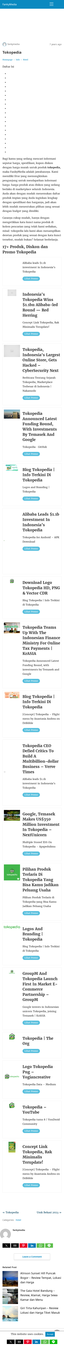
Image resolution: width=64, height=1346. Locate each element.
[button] (6, 1245)
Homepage (7, 59)
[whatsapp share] (41, 1246)
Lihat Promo (31, 278)
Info (18, 59)
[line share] (49, 1246)
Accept (50, 1334)
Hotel (25, 59)
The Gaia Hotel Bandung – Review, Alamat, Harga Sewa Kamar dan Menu (38, 1295)
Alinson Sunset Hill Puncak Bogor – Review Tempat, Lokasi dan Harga (40, 1277)
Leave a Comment (32, 1256)
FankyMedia (9, 4)
